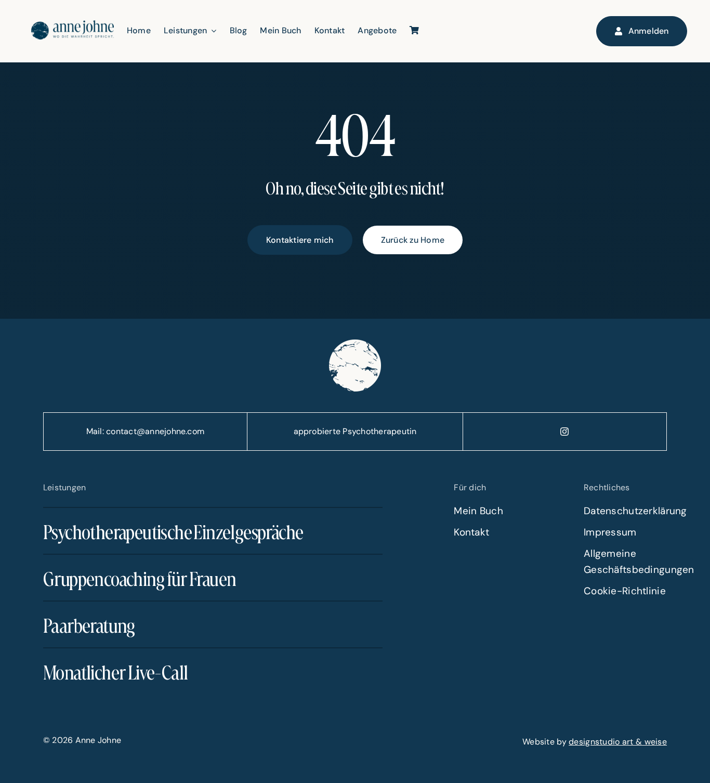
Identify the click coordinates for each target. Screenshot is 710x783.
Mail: (96, 431)
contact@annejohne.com (155, 431)
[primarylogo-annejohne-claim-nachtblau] (72, 25)
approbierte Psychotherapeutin (355, 431)
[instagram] (565, 431)
